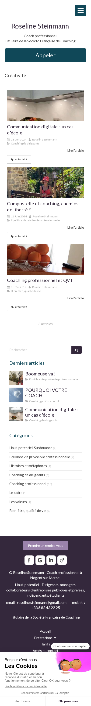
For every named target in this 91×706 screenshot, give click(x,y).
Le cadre (15, 492)
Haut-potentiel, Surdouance (30, 448)
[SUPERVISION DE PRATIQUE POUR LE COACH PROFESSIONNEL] (16, 395)
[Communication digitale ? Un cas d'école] (45, 105)
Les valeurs (18, 502)
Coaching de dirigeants (27, 475)
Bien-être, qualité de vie (27, 510)
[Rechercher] (76, 350)
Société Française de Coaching (56, 617)
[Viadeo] (62, 560)
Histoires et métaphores (28, 466)
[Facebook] (29, 560)
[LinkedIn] (51, 560)
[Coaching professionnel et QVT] (45, 259)
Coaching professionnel (27, 484)
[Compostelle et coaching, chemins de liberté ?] (45, 182)
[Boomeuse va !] (16, 378)
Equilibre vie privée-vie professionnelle (39, 457)
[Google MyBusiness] (40, 560)
